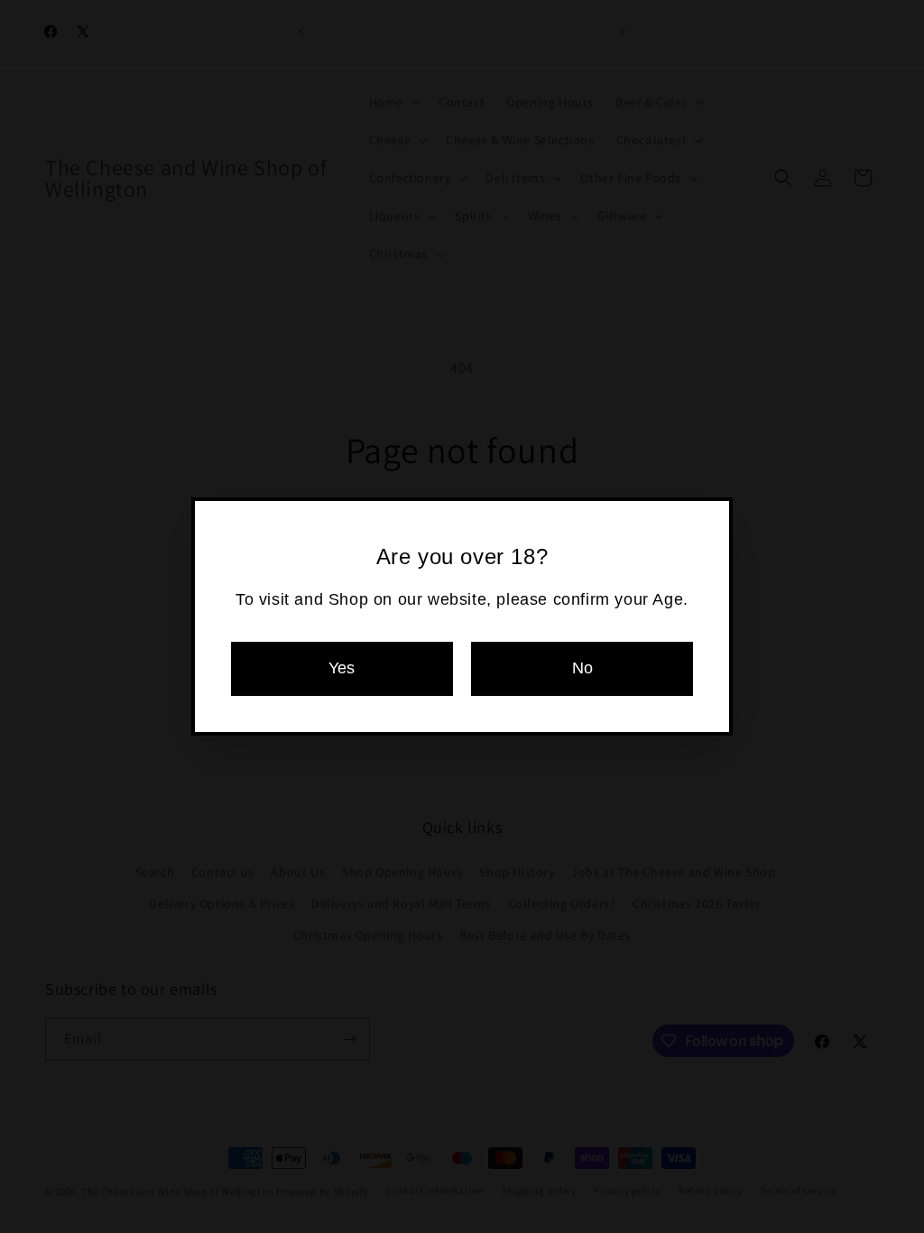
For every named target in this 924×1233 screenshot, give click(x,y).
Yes (341, 668)
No (582, 668)
